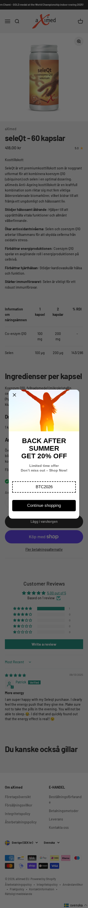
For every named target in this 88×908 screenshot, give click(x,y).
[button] (44, 487)
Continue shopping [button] (44, 505)
